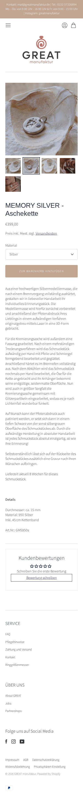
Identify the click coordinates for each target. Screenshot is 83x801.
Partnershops (13, 711)
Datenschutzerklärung (45, 760)
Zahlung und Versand (18, 649)
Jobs (8, 703)
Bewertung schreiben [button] (41, 577)
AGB (25, 760)
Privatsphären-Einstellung (50, 767)
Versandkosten (46, 233)
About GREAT (13, 696)
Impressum (12, 760)
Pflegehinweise (14, 642)
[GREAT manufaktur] (42, 50)
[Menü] (8, 25)
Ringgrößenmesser (17, 665)
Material (11, 245)
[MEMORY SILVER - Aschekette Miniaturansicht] (13, 166)
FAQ (7, 634)
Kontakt (10, 657)
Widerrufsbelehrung (17, 767)
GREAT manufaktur (25, 774)
